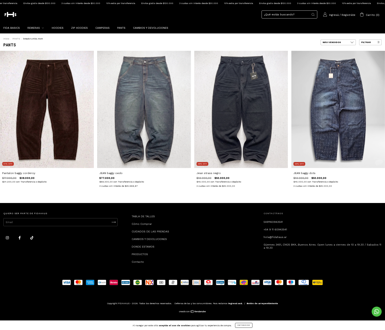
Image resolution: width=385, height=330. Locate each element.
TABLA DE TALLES (143, 216)
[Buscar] (313, 14)
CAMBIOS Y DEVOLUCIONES (150, 27)
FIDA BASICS (11, 27)
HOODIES (57, 27)
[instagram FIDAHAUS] (7, 238)
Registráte (348, 14)
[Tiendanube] (193, 312)
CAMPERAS (102, 27)
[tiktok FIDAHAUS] (32, 238)
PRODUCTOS (140, 254)
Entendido (244, 325)
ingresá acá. (235, 303)
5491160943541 (273, 221)
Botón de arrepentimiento (262, 303)
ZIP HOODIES (79, 27)
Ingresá (334, 14)
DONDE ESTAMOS (143, 246)
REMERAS (34, 27)
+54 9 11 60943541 (275, 229)
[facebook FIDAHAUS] (20, 238)
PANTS (121, 27)
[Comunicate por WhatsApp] (377, 312)
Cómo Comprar (142, 223)
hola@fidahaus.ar (275, 237)
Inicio (6, 38)
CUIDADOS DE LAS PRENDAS (150, 231)
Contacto (138, 261)
